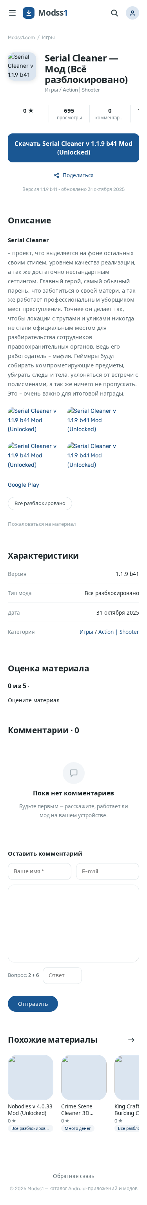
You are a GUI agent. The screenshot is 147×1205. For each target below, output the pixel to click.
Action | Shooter (81, 90)
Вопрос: (23, 975)
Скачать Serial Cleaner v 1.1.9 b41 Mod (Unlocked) (73, 147)
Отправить (33, 1003)
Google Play (23, 484)
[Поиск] (114, 13)
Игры (48, 37)
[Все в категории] (131, 1040)
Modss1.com (21, 37)
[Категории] (12, 13)
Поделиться (78, 175)
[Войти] (132, 13)
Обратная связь (73, 1176)
